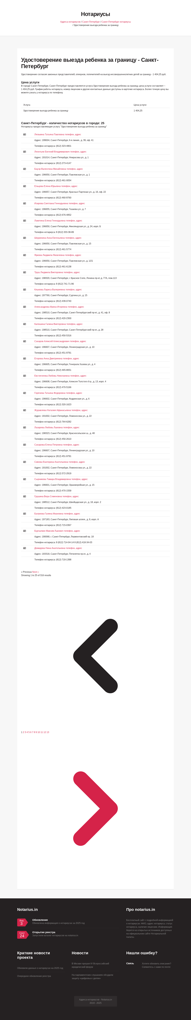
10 (39, 732)
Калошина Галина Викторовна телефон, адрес (58, 324)
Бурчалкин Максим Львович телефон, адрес (57, 531)
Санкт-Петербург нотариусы (116, 22)
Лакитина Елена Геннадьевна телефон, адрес (58, 220)
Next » (35, 572)
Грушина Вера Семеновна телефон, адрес (56, 496)
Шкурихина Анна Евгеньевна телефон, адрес (58, 238)
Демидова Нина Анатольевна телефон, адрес (58, 548)
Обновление (40, 920)
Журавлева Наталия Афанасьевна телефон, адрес (61, 410)
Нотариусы (95, 14)
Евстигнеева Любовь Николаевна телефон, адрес (60, 376)
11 (42, 732)
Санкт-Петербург (91, 22)
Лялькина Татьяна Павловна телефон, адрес (57, 134)
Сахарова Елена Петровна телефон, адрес (56, 445)
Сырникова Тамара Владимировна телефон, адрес (61, 479)
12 (45, 732)
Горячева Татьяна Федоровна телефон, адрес (58, 393)
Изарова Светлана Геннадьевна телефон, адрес (59, 203)
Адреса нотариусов (70, 22)
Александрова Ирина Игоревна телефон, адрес (59, 307)
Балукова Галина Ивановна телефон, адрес (57, 513)
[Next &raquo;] (95, 882)
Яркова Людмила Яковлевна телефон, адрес (57, 255)
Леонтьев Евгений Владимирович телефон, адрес (60, 151)
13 (48, 732)
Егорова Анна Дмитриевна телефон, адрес (56, 358)
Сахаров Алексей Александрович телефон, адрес (60, 341)
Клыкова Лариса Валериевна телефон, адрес (58, 289)
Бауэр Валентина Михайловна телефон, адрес (58, 169)
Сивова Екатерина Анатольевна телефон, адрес (59, 462)
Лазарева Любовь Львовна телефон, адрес (56, 427)
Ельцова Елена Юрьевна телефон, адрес (55, 186)
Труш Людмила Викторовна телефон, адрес (57, 272)
